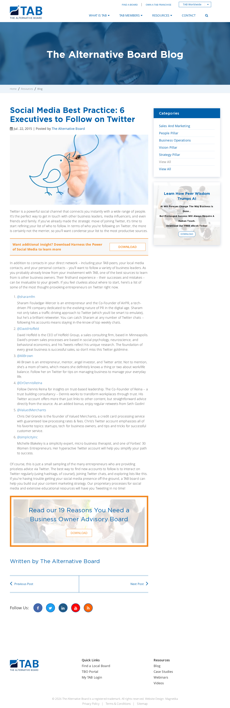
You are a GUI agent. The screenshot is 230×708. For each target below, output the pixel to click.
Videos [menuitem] (159, 683)
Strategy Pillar (169, 154)
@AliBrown (25, 356)
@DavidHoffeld (28, 328)
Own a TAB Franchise (158, 4)
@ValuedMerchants (31, 410)
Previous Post (23, 584)
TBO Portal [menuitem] (90, 671)
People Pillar (168, 133)
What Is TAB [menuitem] (98, 15)
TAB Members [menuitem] (129, 15)
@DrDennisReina (29, 383)
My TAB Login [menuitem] (92, 677)
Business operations (175, 140)
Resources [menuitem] (160, 15)
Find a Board (130, 4)
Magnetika (171, 698)
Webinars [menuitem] (161, 677)
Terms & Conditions (118, 704)
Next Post (137, 584)
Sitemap (142, 704)
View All (165, 162)
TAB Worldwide (192, 4)
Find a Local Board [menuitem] (96, 666)
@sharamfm (26, 296)
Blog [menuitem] (157, 666)
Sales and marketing (174, 126)
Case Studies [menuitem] (163, 671)
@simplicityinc (27, 437)
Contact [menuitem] (189, 15)
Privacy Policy (90, 704)
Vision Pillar (168, 147)
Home (13, 88)
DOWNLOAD (127, 247)
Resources (27, 88)
